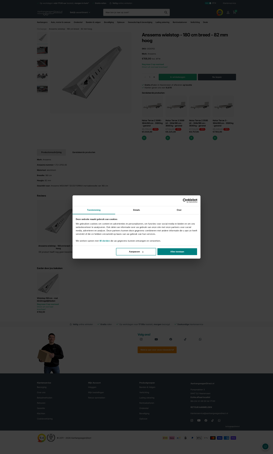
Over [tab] (179, 210)
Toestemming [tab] (94, 210)
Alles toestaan (177, 251)
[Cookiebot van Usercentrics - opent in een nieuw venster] (184, 200)
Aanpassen (134, 251)
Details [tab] (136, 210)
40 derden (104, 241)
